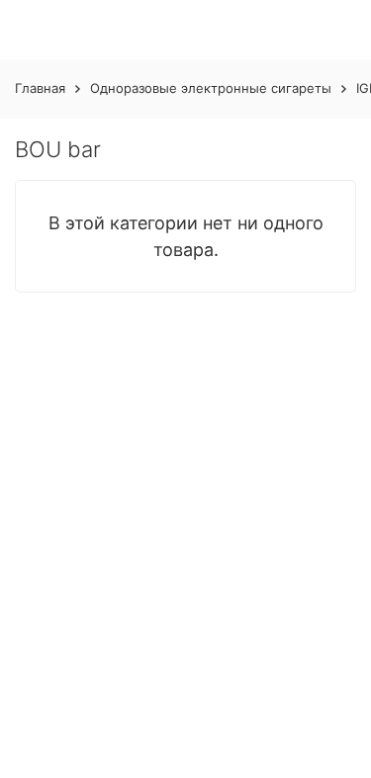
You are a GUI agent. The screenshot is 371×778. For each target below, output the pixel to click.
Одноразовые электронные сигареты (210, 88)
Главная (40, 88)
